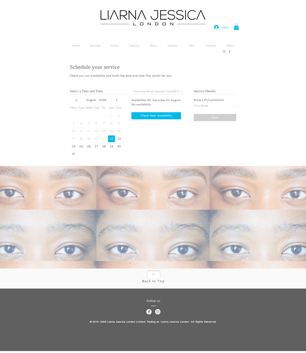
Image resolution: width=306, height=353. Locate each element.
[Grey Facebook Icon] (229, 51)
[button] (236, 27)
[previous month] (76, 100)
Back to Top (153, 281)
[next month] (116, 100)
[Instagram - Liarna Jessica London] (157, 311)
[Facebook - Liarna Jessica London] (149, 311)
